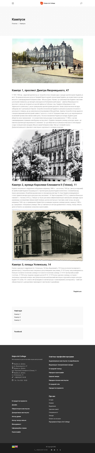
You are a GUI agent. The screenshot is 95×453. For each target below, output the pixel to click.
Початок (14, 23)
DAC (54, 446)
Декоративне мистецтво (20, 412)
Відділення (52, 406)
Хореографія (16, 432)
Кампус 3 (17, 320)
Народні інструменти (56, 388)
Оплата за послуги (55, 419)
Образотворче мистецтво (21, 409)
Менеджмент (16, 424)
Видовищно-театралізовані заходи (61, 365)
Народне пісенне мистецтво (59, 380)
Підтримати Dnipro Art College (59, 422)
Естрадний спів (54, 384)
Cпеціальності (53, 412)
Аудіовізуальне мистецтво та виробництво (64, 361)
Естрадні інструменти (19, 401)
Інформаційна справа (19, 428)
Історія (51, 400)
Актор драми (16, 416)
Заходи (51, 415)
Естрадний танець (55, 369)
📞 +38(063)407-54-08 (40, 450)
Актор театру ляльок (19, 420)
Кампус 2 (17, 317)
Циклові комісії (54, 409)
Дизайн (14, 405)
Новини (51, 403)
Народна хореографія (56, 372)
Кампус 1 (17, 314)
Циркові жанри (54, 376)
